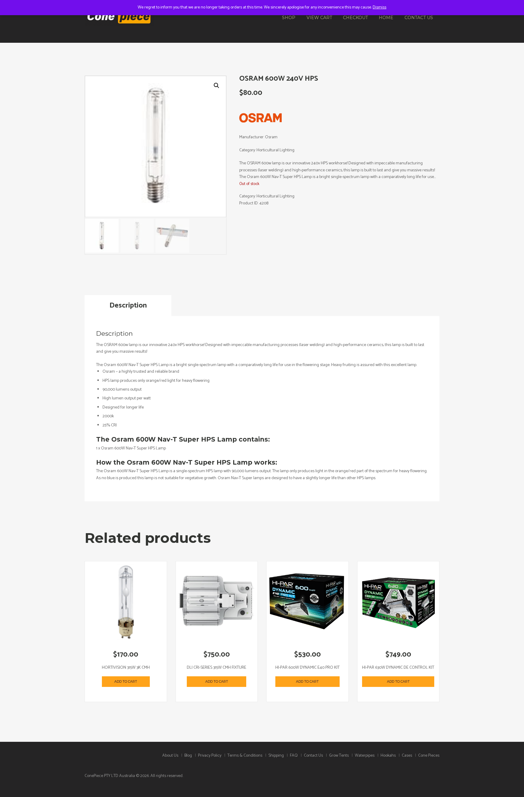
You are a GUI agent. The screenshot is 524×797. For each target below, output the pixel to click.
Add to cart (125, 681)
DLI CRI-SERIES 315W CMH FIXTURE (216, 667)
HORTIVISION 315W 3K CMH (126, 667)
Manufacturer (251, 137)
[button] (216, 85)
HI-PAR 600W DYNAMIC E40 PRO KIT (307, 667)
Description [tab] (128, 305)
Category (247, 150)
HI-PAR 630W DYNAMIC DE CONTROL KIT (398, 667)
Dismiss (379, 7)
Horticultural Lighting (275, 196)
